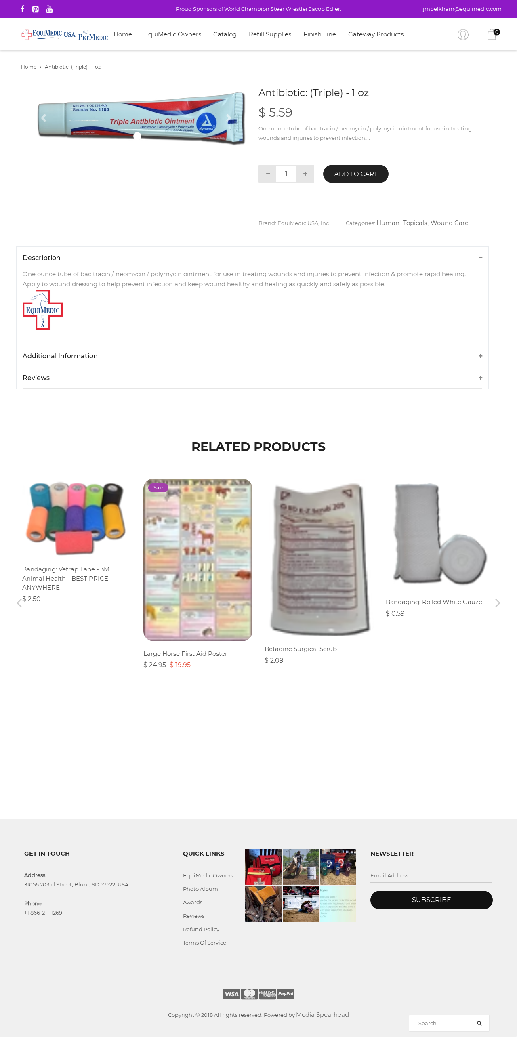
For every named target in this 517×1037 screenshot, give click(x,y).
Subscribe (431, 900)
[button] (44, 118)
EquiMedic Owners (172, 34)
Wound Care (450, 223)
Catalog (225, 34)
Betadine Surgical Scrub (301, 649)
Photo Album (200, 889)
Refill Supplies (270, 34)
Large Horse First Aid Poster (185, 653)
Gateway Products (376, 34)
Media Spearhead (322, 1014)
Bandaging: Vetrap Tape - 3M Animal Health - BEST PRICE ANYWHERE (65, 578)
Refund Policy (201, 929)
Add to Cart (356, 174)
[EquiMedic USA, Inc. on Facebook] (22, 9)
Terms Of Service (204, 942)
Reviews (193, 916)
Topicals (415, 223)
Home (122, 34)
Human (387, 223)
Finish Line (319, 34)
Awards (192, 902)
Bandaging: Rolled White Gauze (434, 602)
